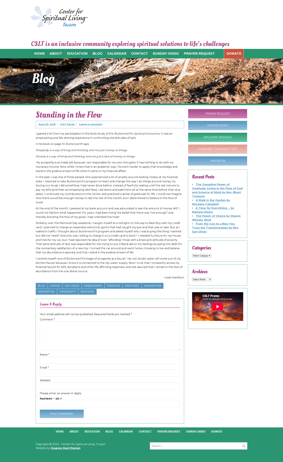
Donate (233, 53)
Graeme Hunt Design (65, 448)
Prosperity (67, 291)
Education (92, 431)
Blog (109, 431)
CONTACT (139, 53)
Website (45, 380)
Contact (145, 431)
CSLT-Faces (67, 124)
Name (44, 354)
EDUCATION (77, 53)
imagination (152, 285)
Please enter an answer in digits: (61, 393)
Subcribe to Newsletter (217, 149)
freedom (113, 285)
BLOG (97, 53)
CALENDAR (116, 53)
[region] (141, 81)
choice (55, 285)
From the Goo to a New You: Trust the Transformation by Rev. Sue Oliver (215, 227)
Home (60, 431)
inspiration (46, 291)
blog (41, 285)
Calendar (126, 431)
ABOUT (56, 53)
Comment (47, 319)
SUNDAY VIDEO (166, 53)
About (74, 431)
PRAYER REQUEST (199, 53)
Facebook (217, 160)
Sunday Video (217, 125)
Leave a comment (90, 124)
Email (44, 367)
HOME (39, 53)
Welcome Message (218, 137)
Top (275, 454)
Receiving (87, 291)
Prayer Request (217, 113)
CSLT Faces (72, 285)
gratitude (132, 285)
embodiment (93, 285)
